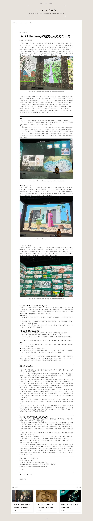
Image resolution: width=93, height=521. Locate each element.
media (25, 22)
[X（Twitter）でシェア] (24, 474)
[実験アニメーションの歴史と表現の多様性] (70, 496)
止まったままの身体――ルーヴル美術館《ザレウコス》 (46, 506)
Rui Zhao (46, 10)
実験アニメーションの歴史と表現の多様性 (69, 506)
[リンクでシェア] (31, 474)
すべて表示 (78, 487)
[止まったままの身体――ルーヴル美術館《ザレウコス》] (46, 496)
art (20, 22)
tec (31, 22)
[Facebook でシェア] (20, 474)
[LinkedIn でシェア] (27, 474)
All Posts (14, 22)
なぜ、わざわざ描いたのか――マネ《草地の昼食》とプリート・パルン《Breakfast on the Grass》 (22, 506)
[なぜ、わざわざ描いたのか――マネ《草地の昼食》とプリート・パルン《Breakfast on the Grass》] (22, 496)
